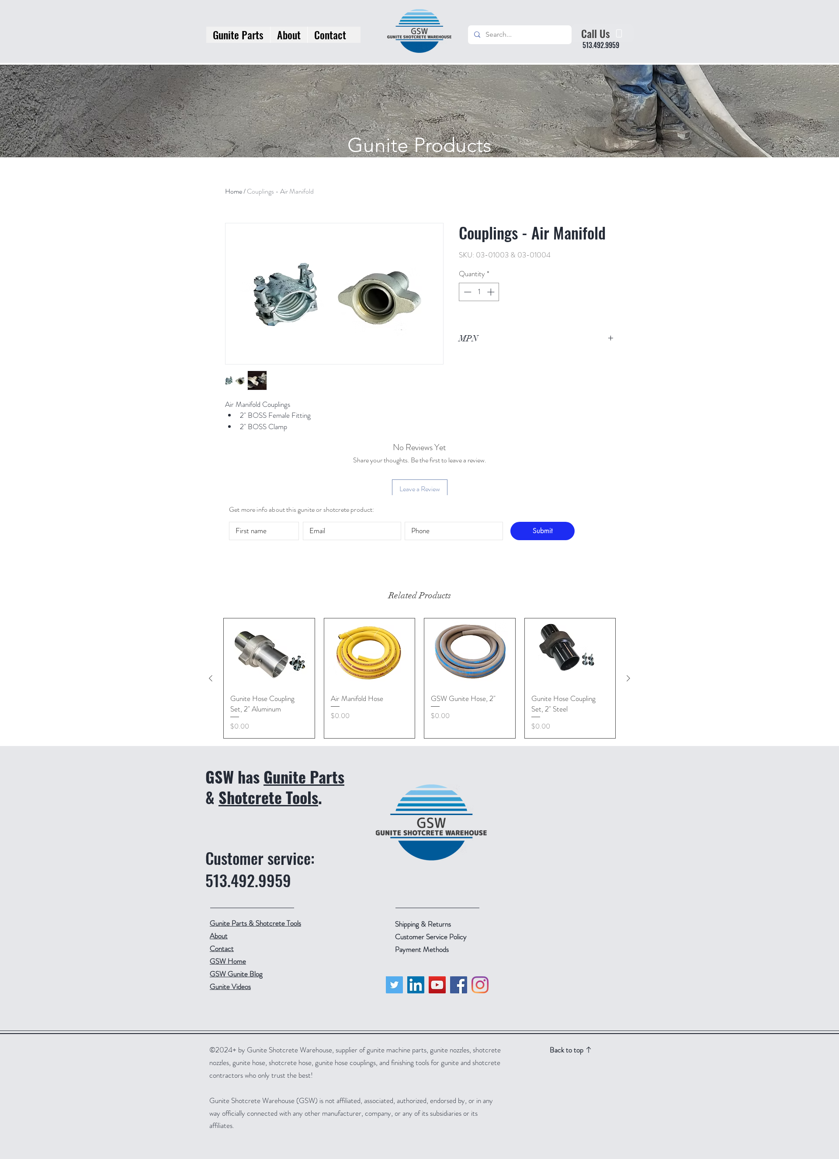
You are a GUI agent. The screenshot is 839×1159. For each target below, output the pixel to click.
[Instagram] (480, 984)
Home (233, 191)
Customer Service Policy (431, 936)
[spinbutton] (479, 292)
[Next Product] (628, 678)
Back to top (566, 1049)
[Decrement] (466, 292)
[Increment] (491, 292)
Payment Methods (423, 949)
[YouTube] (437, 984)
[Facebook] (458, 984)
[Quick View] (269, 652)
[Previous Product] (210, 678)
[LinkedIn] (415, 984)
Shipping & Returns (424, 924)
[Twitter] (394, 984)
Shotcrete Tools (268, 797)
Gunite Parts (303, 776)
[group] (419, 678)
